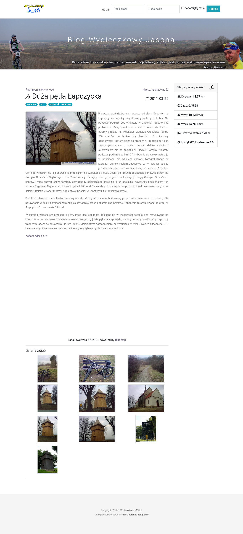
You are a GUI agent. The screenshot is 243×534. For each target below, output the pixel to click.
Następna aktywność (155, 89)
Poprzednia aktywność (39, 89)
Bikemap (120, 340)
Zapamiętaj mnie (194, 8)
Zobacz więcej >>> (36, 235)
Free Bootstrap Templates (135, 514)
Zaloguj (213, 9)
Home (105, 9)
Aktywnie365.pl (134, 510)
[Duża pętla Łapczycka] (47, 369)
